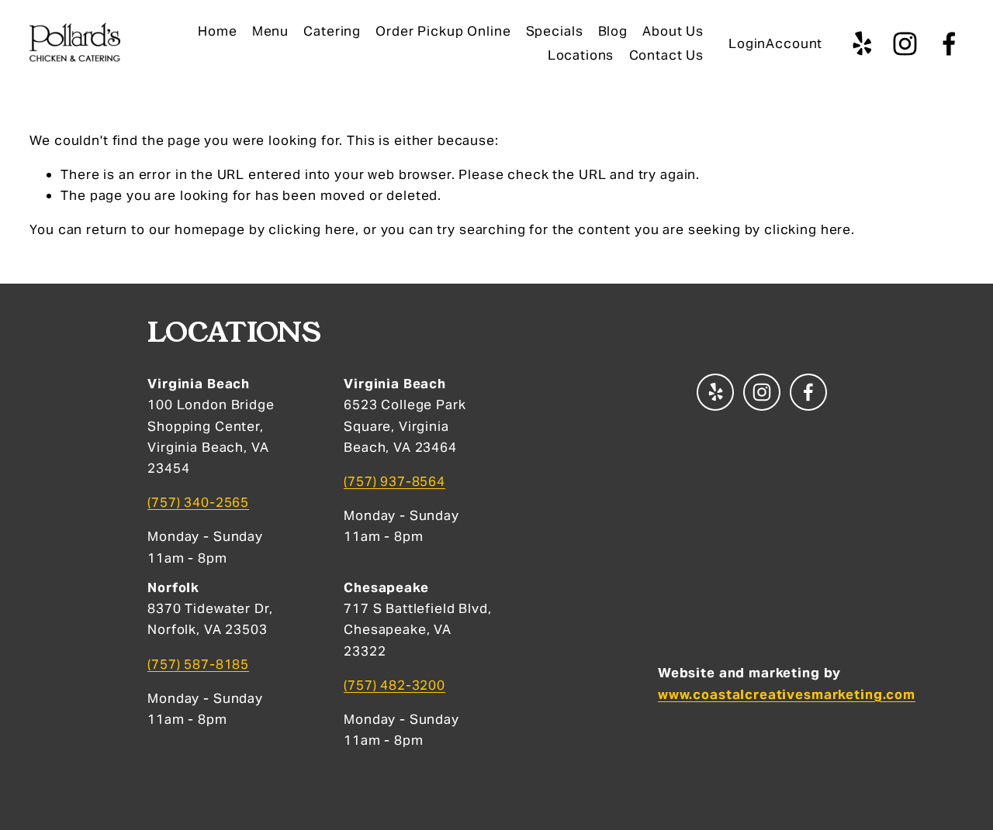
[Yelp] (861, 43)
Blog (613, 31)
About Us (673, 31)
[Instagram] (905, 43)
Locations (581, 55)
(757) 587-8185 (198, 664)
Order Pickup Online (442, 31)
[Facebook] (949, 43)
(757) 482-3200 (394, 685)
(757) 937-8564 (394, 481)
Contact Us (666, 55)
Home (217, 31)
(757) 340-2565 (198, 502)
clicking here (311, 229)
